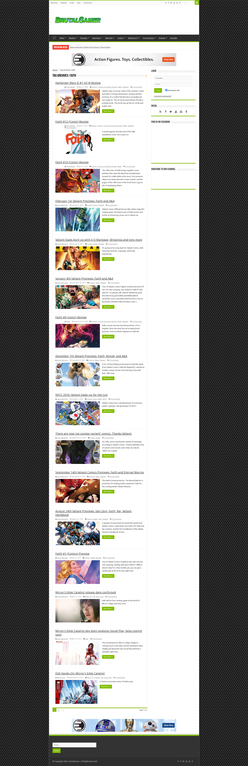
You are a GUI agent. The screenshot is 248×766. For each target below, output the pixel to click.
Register (64, 3)
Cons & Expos (148, 38)
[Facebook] (168, 2)
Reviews (72, 38)
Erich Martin (70, 87)
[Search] (197, 2)
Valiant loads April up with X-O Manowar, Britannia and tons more (98, 240)
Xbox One (99, 597)
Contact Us (87, 3)
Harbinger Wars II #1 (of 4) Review (78, 83)
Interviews (96, 38)
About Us (54, 3)
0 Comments (137, 87)
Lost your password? (162, 96)
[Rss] (166, 2)
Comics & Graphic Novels (107, 87)
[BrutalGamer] (77, 19)
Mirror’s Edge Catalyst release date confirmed (85, 592)
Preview (101, 205)
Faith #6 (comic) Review (71, 317)
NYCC (105, 399)
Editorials (109, 38)
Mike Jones (61, 678)
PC (91, 597)
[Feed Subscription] (146, 76)
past (100, 519)
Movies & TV (133, 38)
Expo (95, 399)
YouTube (173, 38)
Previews (83, 38)
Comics (120, 38)
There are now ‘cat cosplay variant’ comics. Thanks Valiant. (93, 433)
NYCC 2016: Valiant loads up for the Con (81, 395)
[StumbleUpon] (177, 2)
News (62, 38)
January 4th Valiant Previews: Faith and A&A (84, 278)
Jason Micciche (62, 205)
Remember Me (173, 90)
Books (93, 126)
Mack (68, 321)
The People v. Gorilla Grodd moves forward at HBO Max (92, 47)
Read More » (108, 111)
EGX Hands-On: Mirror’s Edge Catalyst (80, 673)
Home (54, 38)
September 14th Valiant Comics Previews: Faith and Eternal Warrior (99, 472)
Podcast (162, 38)
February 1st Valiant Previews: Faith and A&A (85, 201)
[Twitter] (171, 2)
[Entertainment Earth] (124, 59)
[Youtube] (174, 2)
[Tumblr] (180, 2)
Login (72, 3)
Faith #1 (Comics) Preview (72, 553)
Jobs (79, 3)
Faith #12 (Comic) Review (72, 121)
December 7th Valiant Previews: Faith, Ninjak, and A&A (91, 356)
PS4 (94, 597)
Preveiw (102, 360)
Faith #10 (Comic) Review (72, 162)
